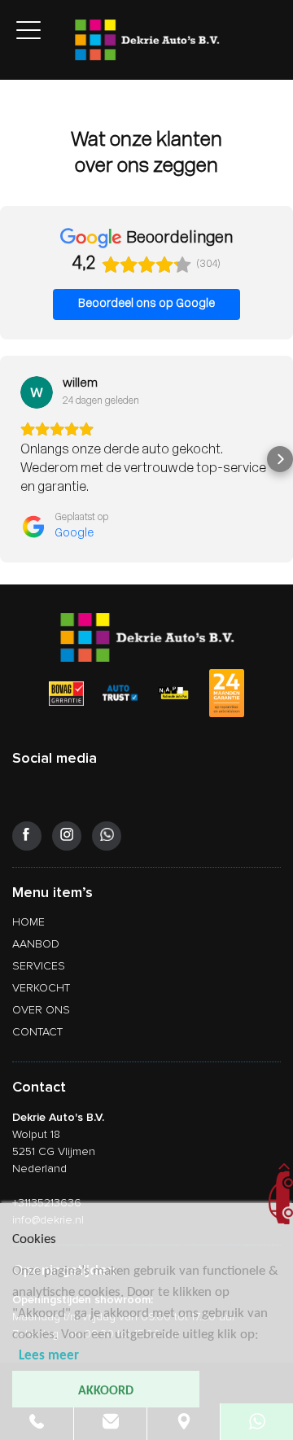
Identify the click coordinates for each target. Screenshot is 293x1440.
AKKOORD (105, 1391)
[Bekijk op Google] (36, 392)
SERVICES (38, 966)
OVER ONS (41, 1010)
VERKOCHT (41, 988)
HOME (28, 922)
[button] (13, 459)
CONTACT (37, 1032)
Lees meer (49, 1356)
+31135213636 (46, 1203)
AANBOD (35, 944)
